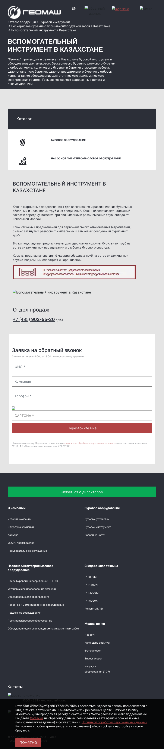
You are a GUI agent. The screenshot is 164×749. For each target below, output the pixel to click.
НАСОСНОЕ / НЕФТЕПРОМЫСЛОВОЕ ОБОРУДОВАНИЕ (86, 158)
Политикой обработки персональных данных (114, 722)
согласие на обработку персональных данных (89, 443)
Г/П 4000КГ (92, 592)
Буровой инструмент (98, 527)
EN (74, 8)
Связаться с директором (82, 492)
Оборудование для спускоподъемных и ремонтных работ (43, 628)
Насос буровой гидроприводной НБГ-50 (33, 581)
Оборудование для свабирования (29, 596)
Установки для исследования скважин (32, 588)
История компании (19, 519)
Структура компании (21, 527)
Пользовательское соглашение (27, 550)
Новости (90, 634)
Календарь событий (97, 642)
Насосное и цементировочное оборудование (36, 604)
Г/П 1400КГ (92, 584)
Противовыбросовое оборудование (30, 620)
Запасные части (95, 534)
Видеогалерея (93, 658)
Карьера (13, 534)
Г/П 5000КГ (92, 600)
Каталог (24, 119)
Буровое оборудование (68, 140)
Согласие (36, 718)
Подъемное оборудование (24, 612)
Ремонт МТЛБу (94, 608)
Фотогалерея (93, 650)
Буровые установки (97, 519)
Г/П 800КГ (91, 576)
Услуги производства (21, 542)
